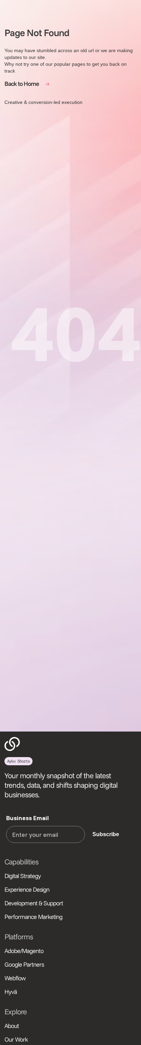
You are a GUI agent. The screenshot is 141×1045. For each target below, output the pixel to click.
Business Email (27, 818)
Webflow (15, 978)
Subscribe (105, 834)
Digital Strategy (22, 876)
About (11, 1026)
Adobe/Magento (23, 951)
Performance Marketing (33, 917)
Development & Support (33, 903)
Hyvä (10, 992)
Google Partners (24, 964)
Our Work (16, 1039)
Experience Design (26, 889)
